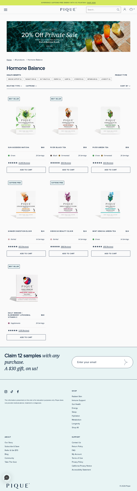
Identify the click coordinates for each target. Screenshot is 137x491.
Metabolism (76, 420)
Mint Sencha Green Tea (104, 231)
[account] (124, 9)
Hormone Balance (35, 60)
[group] (68, 2)
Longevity (76, 424)
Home (9, 60)
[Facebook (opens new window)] (17, 391)
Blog (6, 454)
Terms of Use (77, 458)
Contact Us (76, 442)
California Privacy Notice (82, 466)
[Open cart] (131, 9)
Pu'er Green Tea (101, 147)
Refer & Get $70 (11, 450)
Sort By (124, 86)
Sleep (74, 412)
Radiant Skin (77, 396)
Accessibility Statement (81, 470)
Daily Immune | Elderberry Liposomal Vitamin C (19, 315)
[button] (7, 478)
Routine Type (13, 86)
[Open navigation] (5, 9)
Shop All (75, 427)
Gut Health (76, 404)
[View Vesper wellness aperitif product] (68, 23)
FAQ (73, 450)
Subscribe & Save (12, 446)
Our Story (9, 442)
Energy (75, 408)
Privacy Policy (77, 462)
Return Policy (77, 446)
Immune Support (78, 400)
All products (20, 60)
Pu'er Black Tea (58, 147)
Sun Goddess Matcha (18, 147)
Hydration (76, 416)
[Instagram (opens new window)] (5, 391)
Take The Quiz (11, 462)
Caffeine (30, 86)
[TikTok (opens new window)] (11, 391)
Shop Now (91, 2)
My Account (77, 454)
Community (9, 458)
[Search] (118, 10)
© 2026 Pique (125, 486)
